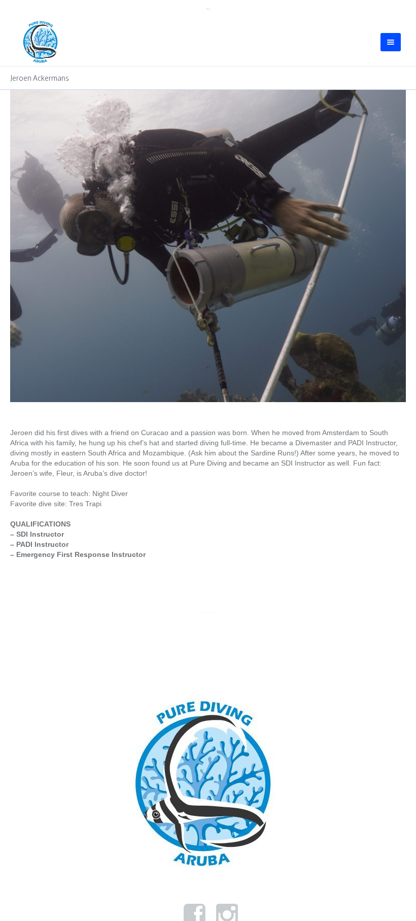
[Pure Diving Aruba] (208, 741)
